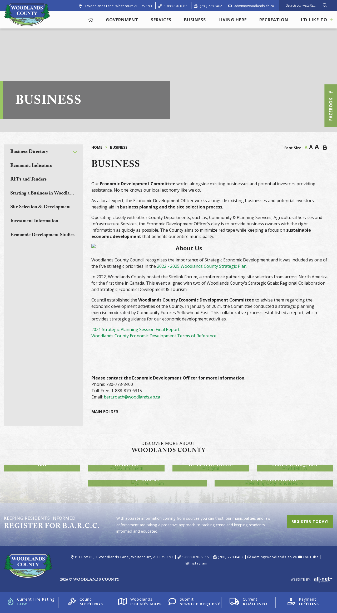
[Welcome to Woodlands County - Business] (27, 14)
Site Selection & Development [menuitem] (40, 207)
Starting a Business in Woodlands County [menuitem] (46, 194)
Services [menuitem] (161, 20)
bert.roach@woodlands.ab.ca (132, 397)
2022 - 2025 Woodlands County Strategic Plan (201, 266)
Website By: (302, 579)
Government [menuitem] (122, 20)
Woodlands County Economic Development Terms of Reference (153, 336)
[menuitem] (91, 20)
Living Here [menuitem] (233, 20)
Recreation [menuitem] (273, 20)
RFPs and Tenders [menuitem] (28, 180)
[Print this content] (325, 147)
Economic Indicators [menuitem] (31, 166)
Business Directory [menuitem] (29, 152)
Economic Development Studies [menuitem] (42, 235)
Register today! (309, 521)
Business (118, 147)
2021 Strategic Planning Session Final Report (135, 329)
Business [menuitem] (195, 20)
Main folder (104, 411)
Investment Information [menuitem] (34, 221)
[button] (75, 152)
